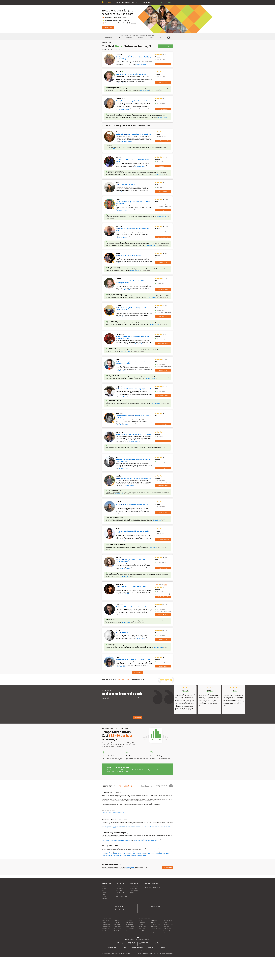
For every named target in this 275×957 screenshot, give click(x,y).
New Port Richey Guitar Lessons (135, 826)
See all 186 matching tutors (165, 46)
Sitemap (139, 953)
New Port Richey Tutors (111, 853)
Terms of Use (152, 953)
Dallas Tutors (142, 928)
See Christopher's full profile (125, 540)
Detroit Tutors (154, 920)
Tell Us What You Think (121, 896)
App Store (148, 887)
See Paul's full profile (141, 638)
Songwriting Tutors (145, 839)
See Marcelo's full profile (134, 441)
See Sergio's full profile (125, 396)
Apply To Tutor (146, 2)
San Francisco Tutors (168, 924)
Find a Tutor (119, 886)
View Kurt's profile (163, 262)
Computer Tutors (106, 926)
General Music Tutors (138, 840)
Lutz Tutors (133, 855)
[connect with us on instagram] (119, 909)
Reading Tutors (117, 930)
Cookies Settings (145, 953)
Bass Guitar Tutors (106, 839)
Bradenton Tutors (135, 852)
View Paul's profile (163, 639)
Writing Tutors (129, 930)
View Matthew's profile (163, 485)
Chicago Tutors (142, 926)
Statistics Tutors (130, 926)
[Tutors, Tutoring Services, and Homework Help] (107, 2)
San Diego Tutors (167, 928)
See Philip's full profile (125, 568)
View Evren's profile (163, 316)
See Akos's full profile (123, 468)
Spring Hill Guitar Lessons (121, 826)
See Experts (117, 2)
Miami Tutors (154, 926)
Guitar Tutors (154, 840)
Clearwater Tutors (145, 852)
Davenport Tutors (141, 855)
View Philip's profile (163, 568)
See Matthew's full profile (128, 485)
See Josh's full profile (121, 370)
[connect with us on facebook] (116, 909)
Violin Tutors (121, 840)
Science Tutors (129, 922)
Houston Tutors (154, 922)
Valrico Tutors (126, 855)
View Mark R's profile (163, 237)
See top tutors (137, 717)
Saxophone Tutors (155, 839)
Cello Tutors (130, 839)
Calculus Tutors (105, 922)
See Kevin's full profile (126, 513)
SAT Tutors (129, 920)
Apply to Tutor (133, 888)
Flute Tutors (123, 839)
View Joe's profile (163, 191)
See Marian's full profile (140, 64)
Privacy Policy (158, 953)
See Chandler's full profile (136, 343)
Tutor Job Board (134, 890)
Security (104, 896)
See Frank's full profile (121, 82)
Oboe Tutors (137, 839)
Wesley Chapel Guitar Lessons (114, 827)
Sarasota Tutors (126, 852)
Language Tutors (118, 922)
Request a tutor (119, 888)
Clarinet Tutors (105, 840)
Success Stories (126, 2)
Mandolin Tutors (115, 839)
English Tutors (105, 930)
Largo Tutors (163, 852)
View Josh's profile (163, 370)
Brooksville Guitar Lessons (108, 826)
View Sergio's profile (163, 395)
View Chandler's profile (163, 343)
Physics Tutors (117, 928)
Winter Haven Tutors (123, 853)
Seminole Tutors (150, 853)
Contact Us (104, 888)
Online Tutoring (119, 890)
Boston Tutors (142, 922)
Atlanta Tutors (142, 920)
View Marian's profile (163, 64)
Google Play (157, 887)
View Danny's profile (163, 210)
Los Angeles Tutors (155, 924)
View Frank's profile (163, 82)
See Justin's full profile (139, 166)
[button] (170, 206)
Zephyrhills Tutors (141, 853)
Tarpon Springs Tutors (108, 855)
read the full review (144, 90)
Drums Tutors (128, 840)
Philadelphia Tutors (167, 920)
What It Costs (135, 2)
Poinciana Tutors (118, 855)
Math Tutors (117, 924)
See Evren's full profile (121, 316)
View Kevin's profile (163, 512)
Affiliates (132, 892)
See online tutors (168, 867)
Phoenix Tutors (166, 922)
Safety (103, 894)
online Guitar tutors (129, 867)
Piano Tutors (147, 840)
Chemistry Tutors (106, 924)
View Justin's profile (163, 166)
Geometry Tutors (118, 920)
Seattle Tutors (166, 926)
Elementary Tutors (106, 928)
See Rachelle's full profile (126, 594)
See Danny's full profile (121, 210)
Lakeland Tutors (118, 852)
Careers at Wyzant (134, 886)
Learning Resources (120, 892)
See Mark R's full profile (121, 237)
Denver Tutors (142, 930)
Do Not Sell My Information (167, 953)
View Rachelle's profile (163, 596)
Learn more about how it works (156, 909)
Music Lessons (117, 926)
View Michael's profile (163, 109)
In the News (104, 898)
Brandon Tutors (158, 853)
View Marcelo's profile (163, 441)
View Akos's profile (163, 468)
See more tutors (137, 672)
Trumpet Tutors (113, 840)
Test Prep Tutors (130, 928)
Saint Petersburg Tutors (107, 852)
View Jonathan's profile (163, 424)
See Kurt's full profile (120, 262)
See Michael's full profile (123, 109)
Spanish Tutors (129, 924)
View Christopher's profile (163, 539)
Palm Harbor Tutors (168, 853)
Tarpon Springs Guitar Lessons (151, 826)
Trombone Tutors (165, 839)
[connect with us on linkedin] (122, 909)
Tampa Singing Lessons (118, 812)
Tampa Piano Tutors (107, 812)
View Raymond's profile (163, 140)
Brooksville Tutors (154, 852)
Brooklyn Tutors (142, 924)
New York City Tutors (156, 928)
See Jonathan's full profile (122, 424)
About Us (104, 886)
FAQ (103, 890)
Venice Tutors (132, 853)
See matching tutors (107, 27)
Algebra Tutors (105, 920)
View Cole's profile (163, 666)
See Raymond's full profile (126, 141)
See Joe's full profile (120, 192)
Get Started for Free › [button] (166, 2)
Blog (117, 894)
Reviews (104, 892)
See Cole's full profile (121, 666)
